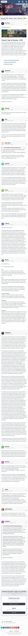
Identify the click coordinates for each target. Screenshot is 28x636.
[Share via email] (16, 628)
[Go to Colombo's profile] (2, 224)
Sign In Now (14, 612)
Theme (10, 631)
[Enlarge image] (14, 33)
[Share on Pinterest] (18, 628)
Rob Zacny (4, 19)
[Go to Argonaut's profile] (2, 164)
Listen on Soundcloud (10, 62)
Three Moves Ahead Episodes (19, 19)
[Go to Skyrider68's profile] (2, 71)
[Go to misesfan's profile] (2, 462)
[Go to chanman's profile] (2, 109)
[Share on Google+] (6, 628)
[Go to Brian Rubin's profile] (2, 143)
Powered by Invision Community (14, 634)
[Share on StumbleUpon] (14, 628)
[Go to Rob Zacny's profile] (2, 23)
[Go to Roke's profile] (2, 120)
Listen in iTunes (8, 64)
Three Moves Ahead (5, 27)
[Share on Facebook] (4, 628)
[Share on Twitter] (2, 628)
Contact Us (16, 631)
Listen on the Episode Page (11, 60)
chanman (16, 147)
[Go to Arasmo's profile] (2, 260)
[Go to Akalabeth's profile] (2, 522)
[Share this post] (25, 24)
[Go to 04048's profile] (2, 490)
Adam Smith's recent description (12, 468)
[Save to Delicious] (10, 628)
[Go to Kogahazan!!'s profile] (2, 333)
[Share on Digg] (8, 628)
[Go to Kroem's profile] (2, 190)
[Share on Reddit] (12, 628)
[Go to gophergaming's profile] (2, 509)
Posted (9, 24)
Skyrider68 (17, 526)
